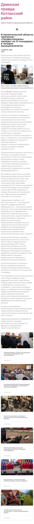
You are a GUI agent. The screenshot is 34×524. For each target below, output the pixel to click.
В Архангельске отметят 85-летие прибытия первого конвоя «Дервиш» (16, 480)
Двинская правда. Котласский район (12, 11)
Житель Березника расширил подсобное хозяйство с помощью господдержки (15, 449)
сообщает (8, 92)
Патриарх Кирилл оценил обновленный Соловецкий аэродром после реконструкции (17, 354)
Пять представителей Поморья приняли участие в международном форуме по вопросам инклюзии (17, 386)
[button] (17, 29)
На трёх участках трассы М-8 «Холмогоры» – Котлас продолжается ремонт (16, 511)
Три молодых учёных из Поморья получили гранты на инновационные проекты (15, 417)
